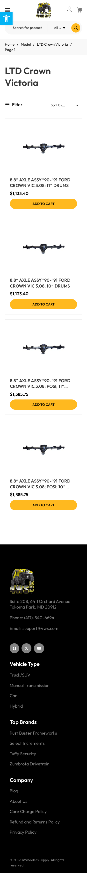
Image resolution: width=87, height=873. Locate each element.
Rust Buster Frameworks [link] (33, 733)
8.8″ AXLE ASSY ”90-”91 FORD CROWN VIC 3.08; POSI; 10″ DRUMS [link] (40, 484)
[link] (6, 18)
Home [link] (9, 44)
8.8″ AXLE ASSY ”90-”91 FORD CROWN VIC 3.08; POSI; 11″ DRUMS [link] (40, 383)
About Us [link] (18, 801)
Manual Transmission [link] (30, 685)
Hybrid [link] (16, 706)
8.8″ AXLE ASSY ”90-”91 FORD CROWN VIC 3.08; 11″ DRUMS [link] (40, 182)
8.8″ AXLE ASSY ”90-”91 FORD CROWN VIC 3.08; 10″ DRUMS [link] (40, 282)
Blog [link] (14, 791)
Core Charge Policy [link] (28, 811)
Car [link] (13, 695)
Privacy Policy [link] (23, 832)
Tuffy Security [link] (23, 753)
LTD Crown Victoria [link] (52, 44)
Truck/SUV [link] (20, 675)
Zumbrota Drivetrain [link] (30, 764)
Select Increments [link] (27, 743)
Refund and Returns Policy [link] (35, 822)
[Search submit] (75, 28)
